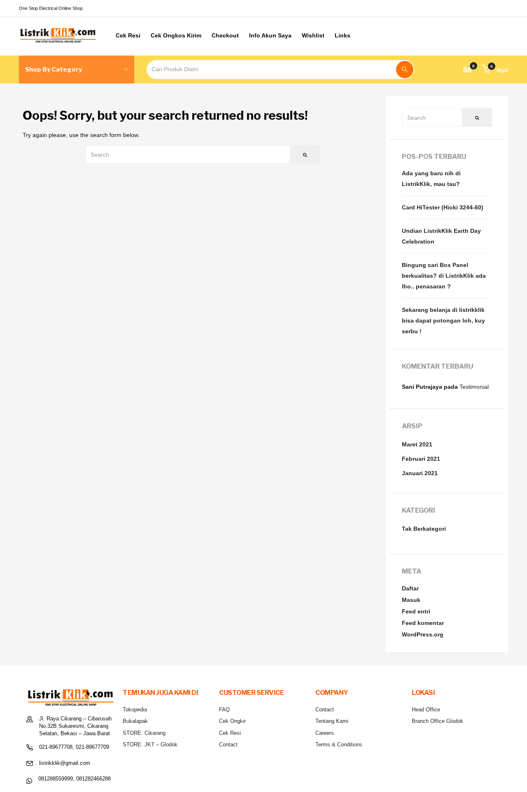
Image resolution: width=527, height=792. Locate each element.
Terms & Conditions (338, 744)
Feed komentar (423, 623)
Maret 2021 (417, 444)
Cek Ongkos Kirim (176, 35)
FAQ (224, 709)
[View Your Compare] (468, 69)
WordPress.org (422, 634)
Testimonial (474, 386)
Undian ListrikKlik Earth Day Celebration (441, 236)
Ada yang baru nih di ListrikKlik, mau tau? (431, 178)
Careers (324, 733)
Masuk (411, 600)
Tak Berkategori (424, 528)
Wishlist (313, 35)
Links (342, 35)
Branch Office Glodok (437, 721)
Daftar (410, 588)
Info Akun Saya (270, 35)
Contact (228, 744)
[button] (495, 70)
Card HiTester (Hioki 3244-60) (442, 207)
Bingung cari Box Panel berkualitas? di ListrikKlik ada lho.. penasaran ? (444, 276)
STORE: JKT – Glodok (150, 744)
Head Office (426, 709)
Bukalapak (135, 721)
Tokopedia (135, 709)
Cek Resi (128, 35)
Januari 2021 (420, 473)
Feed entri (416, 611)
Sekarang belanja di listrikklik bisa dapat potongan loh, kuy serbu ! (443, 320)
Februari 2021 (421, 458)
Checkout (225, 35)
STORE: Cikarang (144, 733)
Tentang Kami (331, 721)
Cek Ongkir (232, 721)
